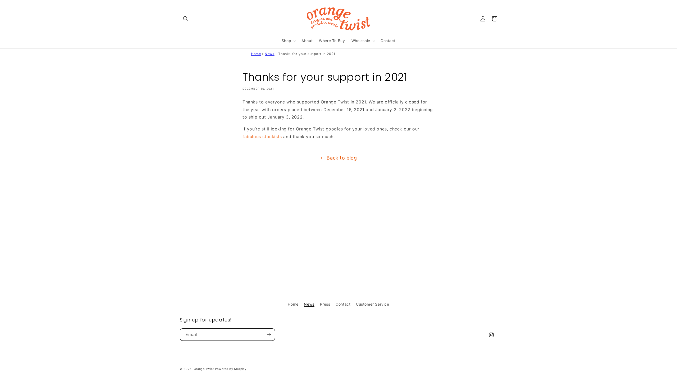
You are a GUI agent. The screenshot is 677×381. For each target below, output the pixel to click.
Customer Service (372, 304)
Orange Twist (204, 369)
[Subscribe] (269, 334)
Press (325, 304)
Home (256, 54)
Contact (343, 304)
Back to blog (342, 158)
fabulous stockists (262, 136)
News (269, 54)
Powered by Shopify (230, 369)
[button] (185, 19)
